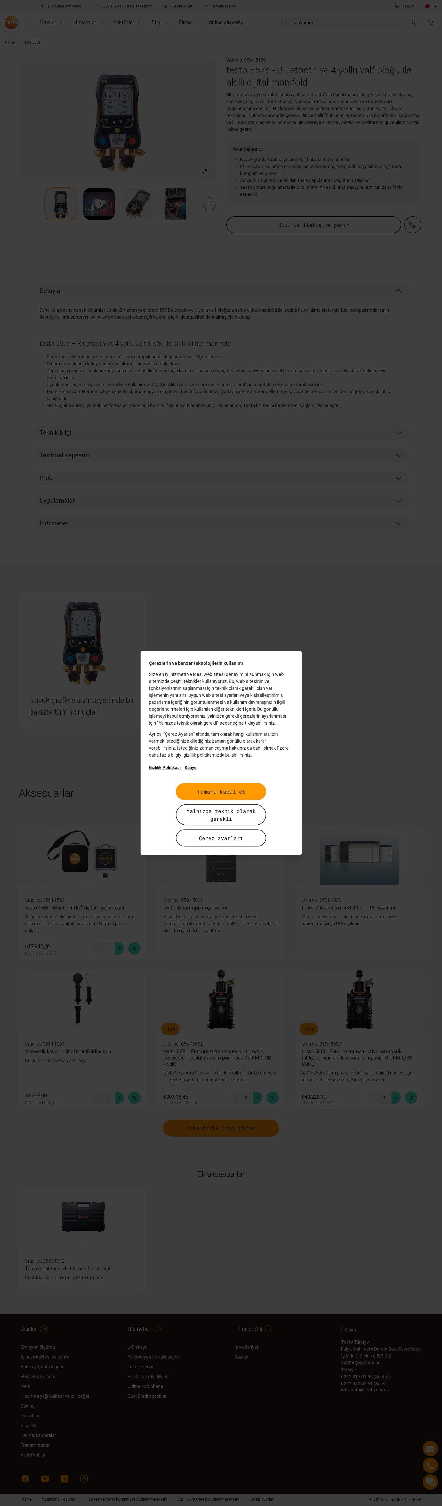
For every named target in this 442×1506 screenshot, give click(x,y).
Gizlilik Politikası (165, 767)
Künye (191, 767)
